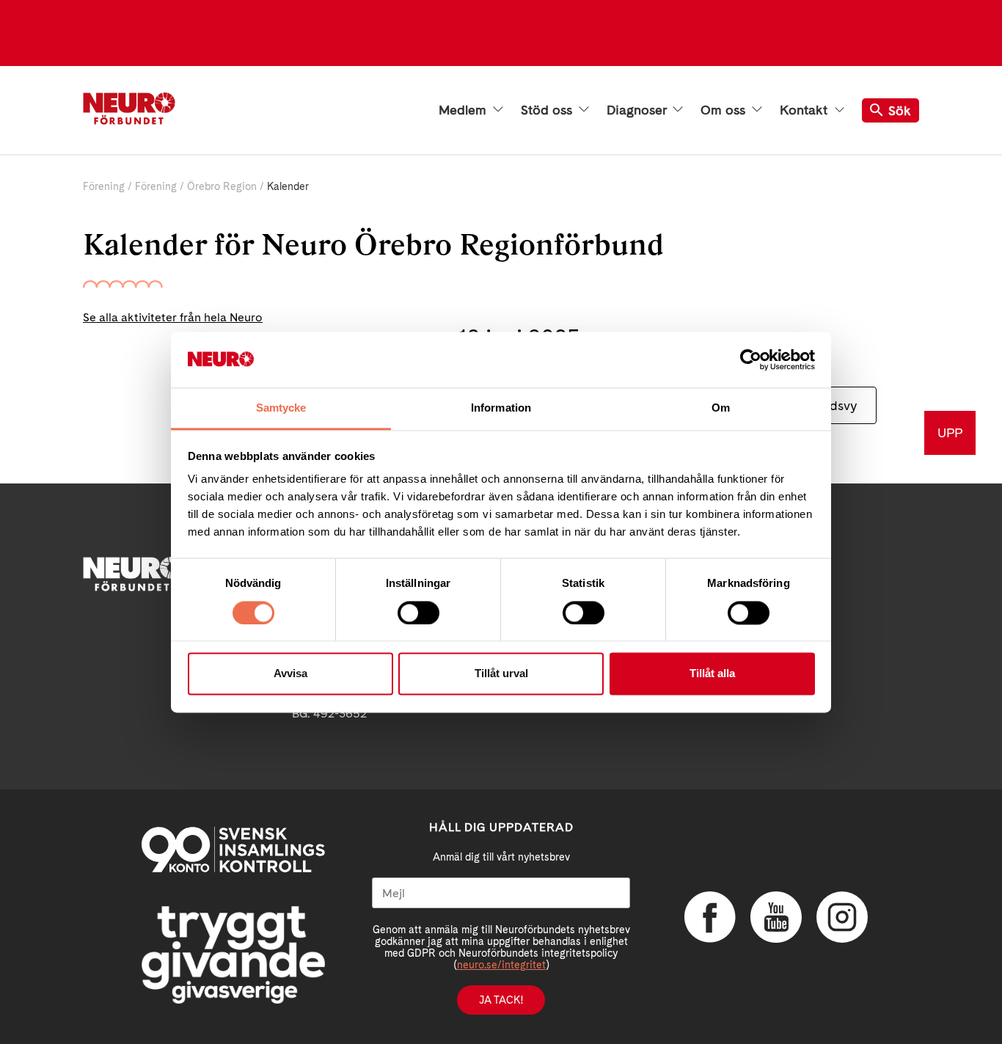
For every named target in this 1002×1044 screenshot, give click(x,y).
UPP (949, 432)
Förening (104, 186)
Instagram (842, 917)
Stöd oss (548, 110)
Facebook (710, 917)
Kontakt (805, 110)
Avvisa (290, 674)
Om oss (725, 110)
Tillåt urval (501, 674)
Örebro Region (222, 186)
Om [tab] (721, 408)
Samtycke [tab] (281, 408)
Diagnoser (638, 110)
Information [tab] (501, 408)
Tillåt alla (712, 674)
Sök (899, 110)
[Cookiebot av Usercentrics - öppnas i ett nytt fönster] (751, 359)
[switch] (418, 612)
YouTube (776, 917)
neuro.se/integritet (501, 965)
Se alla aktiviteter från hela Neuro (173, 317)
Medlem (464, 110)
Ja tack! (501, 1000)
